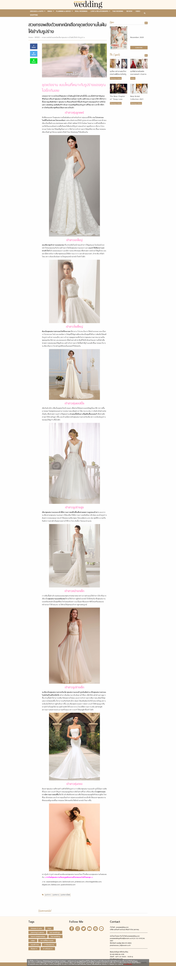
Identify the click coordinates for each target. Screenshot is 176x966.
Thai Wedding (55, 936)
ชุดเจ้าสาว (48, 895)
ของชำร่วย (35, 944)
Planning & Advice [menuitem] (63, 11)
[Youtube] (89, 928)
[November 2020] (146, 23)
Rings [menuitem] (49, 11)
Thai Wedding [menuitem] (117, 11)
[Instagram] (78, 928)
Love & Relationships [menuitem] (99, 11)
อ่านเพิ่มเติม (127, 964)
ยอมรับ (143, 963)
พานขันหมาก (48, 948)
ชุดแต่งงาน (56, 895)
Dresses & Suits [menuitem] (36, 11)
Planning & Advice (115, 78)
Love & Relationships (38, 936)
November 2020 (137, 37)
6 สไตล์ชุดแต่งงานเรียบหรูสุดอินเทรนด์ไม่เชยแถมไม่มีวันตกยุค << (70, 877)
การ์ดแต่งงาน (49, 944)
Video (33, 940)
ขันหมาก (34, 948)
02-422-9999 (138, 938)
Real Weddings (55, 932)
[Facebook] (72, 928)
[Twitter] (84, 928)
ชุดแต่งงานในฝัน (65, 895)
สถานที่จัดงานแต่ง (47, 940)
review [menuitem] (129, 11)
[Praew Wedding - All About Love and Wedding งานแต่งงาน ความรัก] (88, 4)
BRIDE (37, 37)
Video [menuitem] (138, 11)
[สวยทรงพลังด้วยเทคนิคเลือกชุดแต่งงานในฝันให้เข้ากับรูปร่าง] (146, 55)
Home (30, 37)
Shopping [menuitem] (34, 15)
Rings (49, 928)
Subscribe (138, 47)
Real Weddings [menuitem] (81, 11)
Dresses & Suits (36, 928)
